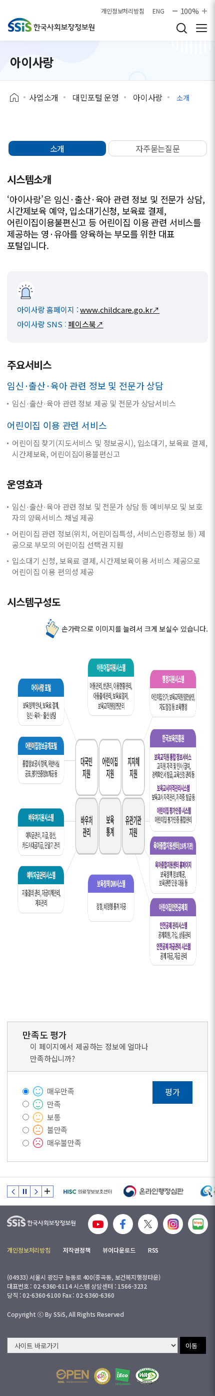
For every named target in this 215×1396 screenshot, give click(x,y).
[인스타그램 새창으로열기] (173, 1224)
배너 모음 (48, 1191)
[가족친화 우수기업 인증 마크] (102, 1376)
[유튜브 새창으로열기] (98, 1224)
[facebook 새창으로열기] (123, 1224)
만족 (54, 1104)
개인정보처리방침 (122, 11)
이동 (192, 1345)
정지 (24, 1191)
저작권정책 (76, 1250)
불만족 (57, 1129)
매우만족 (60, 1091)
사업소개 (43, 97)
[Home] (18, 97)
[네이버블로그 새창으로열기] (198, 1224)
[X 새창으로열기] (148, 1224)
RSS (153, 1250)
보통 (54, 1117)
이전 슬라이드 (13, 1191)
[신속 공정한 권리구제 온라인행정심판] (153, 1191)
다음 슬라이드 (36, 1191)
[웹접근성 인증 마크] (147, 1376)
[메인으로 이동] (51, 25)
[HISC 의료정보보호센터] (87, 1191)
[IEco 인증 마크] (123, 1376)
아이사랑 (147, 97)
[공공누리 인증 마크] (72, 1376)
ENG (158, 11)
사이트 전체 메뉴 (201, 28)
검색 (181, 28)
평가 (172, 1092)
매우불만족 (64, 1142)
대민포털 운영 (95, 97)
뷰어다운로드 (118, 1250)
